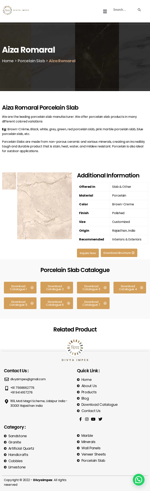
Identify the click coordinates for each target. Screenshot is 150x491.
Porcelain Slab (31, 61)
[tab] (9, 181)
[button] (105, 11)
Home (8, 61)
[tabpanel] (44, 207)
